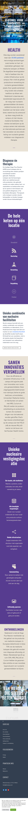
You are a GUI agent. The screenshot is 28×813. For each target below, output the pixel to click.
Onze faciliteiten (6, 736)
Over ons (5, 729)
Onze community (6, 738)
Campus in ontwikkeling (8, 743)
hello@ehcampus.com (7, 785)
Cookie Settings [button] (6, 809)
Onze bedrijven (6, 734)
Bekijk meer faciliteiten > (12, 347)
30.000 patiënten (17, 58)
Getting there (6, 741)
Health (4, 757)
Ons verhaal (5, 732)
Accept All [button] (13, 809)
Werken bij (5, 771)
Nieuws (4, 768)
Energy (4, 755)
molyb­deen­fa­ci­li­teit (18, 332)
